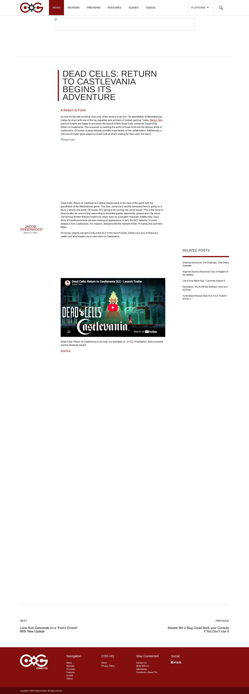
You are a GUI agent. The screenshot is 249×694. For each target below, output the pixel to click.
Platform (199, 7)
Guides (133, 7)
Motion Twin (156, 120)
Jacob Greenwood (31, 228)
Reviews (74, 7)
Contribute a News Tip (146, 672)
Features (114, 7)
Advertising (141, 668)
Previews (93, 7)
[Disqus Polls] (112, 400)
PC (131, 341)
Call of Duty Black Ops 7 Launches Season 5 (204, 280)
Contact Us (141, 662)
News (56, 7)
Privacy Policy (108, 665)
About (104, 662)
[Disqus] (113, 475)
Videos (150, 7)
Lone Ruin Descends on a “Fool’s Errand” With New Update (49, 626)
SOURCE (66, 350)
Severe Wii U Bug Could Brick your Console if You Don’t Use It (198, 626)
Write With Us (142, 665)
